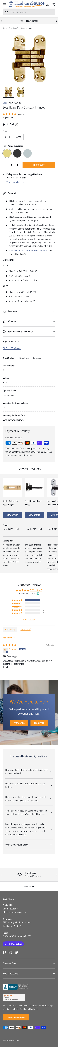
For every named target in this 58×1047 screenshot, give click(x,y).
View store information (15, 182)
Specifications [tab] (9, 358)
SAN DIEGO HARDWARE (15, 1017)
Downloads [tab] (24, 358)
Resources (39, 723)
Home (5, 28)
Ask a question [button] (29, 619)
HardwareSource (13, 1040)
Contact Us (19, 723)
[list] (29, 58)
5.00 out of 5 (36, 590)
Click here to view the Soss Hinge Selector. (28, 250)
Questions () (25, 629)
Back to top (29, 886)
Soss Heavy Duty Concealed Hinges (20, 28)
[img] (9, 645)
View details (12, 515)
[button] (54, 4)
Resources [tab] (37, 358)
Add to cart (39, 165)
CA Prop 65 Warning (12, 348)
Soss (5, 102)
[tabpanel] (29, 393)
